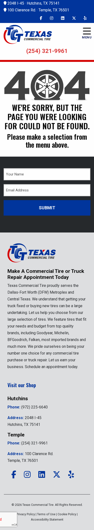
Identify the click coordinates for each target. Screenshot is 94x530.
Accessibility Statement (47, 519)
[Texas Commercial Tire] (31, 255)
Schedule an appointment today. (51, 366)
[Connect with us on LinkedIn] (62, 18)
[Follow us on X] (74, 18)
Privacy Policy (25, 514)
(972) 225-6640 (34, 407)
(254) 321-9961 (47, 51)
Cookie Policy (67, 514)
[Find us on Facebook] (41, 18)
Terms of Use (46, 514)
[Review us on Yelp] (85, 18)
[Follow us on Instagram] (51, 18)
